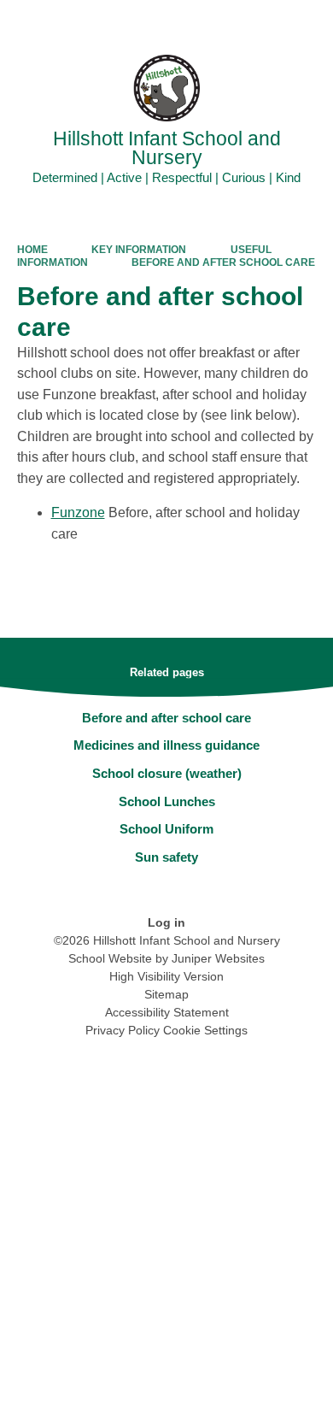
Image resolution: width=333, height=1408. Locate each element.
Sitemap (166, 994)
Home (32, 249)
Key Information (138, 249)
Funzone (78, 512)
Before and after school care (223, 262)
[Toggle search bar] (267, 21)
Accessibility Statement (167, 1012)
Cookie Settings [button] (205, 1030)
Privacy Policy (122, 1030)
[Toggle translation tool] (224, 21)
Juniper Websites (218, 958)
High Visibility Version (166, 976)
